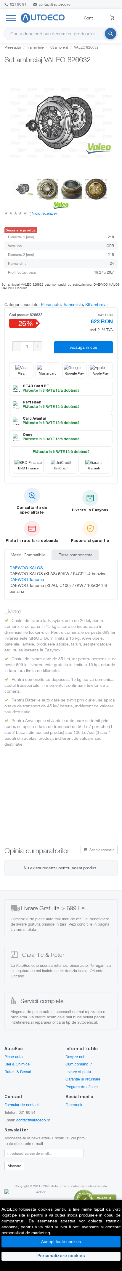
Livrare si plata (78, 1071)
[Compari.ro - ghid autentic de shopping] (95, 1199)
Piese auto (12, 47)
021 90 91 (17, 4)
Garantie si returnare (82, 1079)
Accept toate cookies (61, 1241)
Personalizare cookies (61, 1256)
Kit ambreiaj (58, 47)
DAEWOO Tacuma (26, 579)
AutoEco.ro (59, 1186)
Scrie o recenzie (101, 850)
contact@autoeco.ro (54, 4)
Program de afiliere (81, 1086)
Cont (88, 17)
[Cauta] (110, 33)
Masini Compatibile (28, 554)
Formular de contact (21, 1104)
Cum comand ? (78, 1064)
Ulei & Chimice (17, 1064)
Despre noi (74, 1056)
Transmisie (35, 47)
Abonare (14, 1166)
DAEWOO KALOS (26, 567)
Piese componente (75, 554)
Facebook (73, 1104)
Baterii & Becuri (17, 1071)
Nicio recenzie (43, 213)
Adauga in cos (83, 347)
